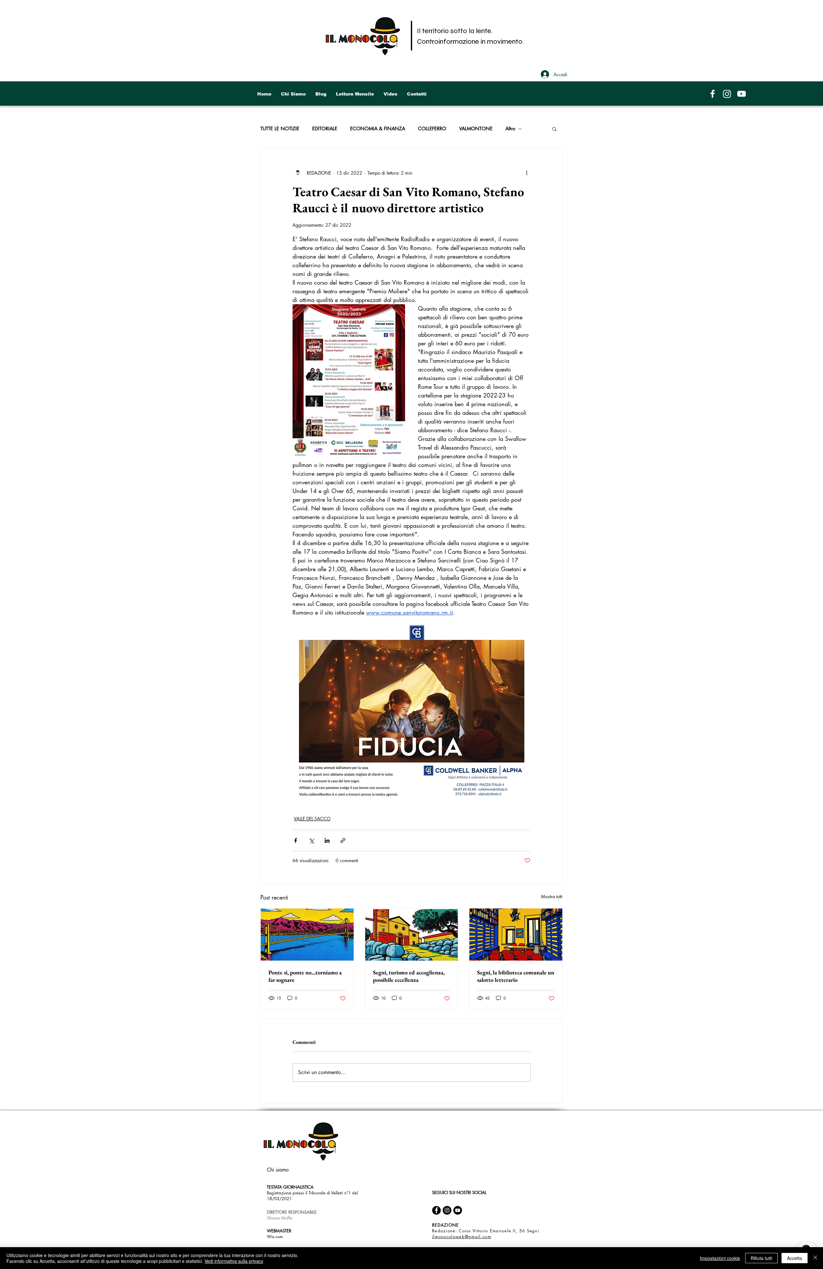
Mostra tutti (552, 896)
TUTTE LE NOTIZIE (279, 129)
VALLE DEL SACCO (312, 819)
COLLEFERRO (432, 129)
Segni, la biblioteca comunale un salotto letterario (515, 976)
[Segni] (411, 934)
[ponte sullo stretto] (307, 934)
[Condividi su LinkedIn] (327, 840)
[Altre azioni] (526, 173)
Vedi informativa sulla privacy (233, 1261)
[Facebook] (712, 93)
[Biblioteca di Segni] (515, 934)
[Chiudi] (815, 1258)
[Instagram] (727, 93)
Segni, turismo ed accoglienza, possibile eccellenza (409, 976)
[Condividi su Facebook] (296, 840)
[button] (554, 128)
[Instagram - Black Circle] (447, 1210)
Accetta (794, 1258)
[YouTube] (741, 93)
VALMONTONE (476, 129)
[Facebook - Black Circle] (436, 1210)
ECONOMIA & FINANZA (377, 129)
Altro (510, 129)
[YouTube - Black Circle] (457, 1210)
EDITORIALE (324, 129)
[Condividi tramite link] (343, 840)
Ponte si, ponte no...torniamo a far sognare (305, 976)
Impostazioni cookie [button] (720, 1258)
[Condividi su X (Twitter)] (311, 840)
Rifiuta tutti (761, 1258)
